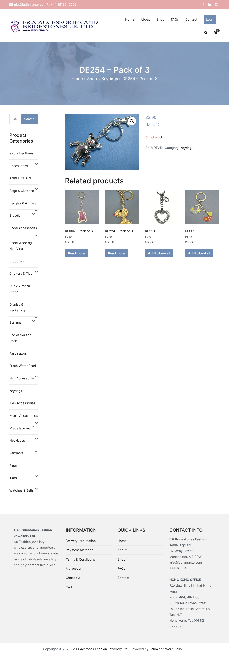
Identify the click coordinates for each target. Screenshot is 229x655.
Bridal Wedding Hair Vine (20, 245)
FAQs (175, 19)
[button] (132, 121)
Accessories (18, 166)
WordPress (173, 649)
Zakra (153, 649)
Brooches (16, 261)
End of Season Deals (20, 338)
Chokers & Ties (20, 273)
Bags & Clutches (21, 191)
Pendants (16, 453)
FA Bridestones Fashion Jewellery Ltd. (100, 649)
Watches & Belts (21, 490)
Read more (76, 253)
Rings (13, 465)
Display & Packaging (17, 307)
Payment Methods (79, 550)
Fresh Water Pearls (23, 366)
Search (29, 119)
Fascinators (18, 353)
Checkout (73, 578)
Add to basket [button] (159, 253)
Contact (191, 19)
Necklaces (17, 440)
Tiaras (14, 478)
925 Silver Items (21, 153)
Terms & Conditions (80, 559)
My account (74, 568)
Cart (69, 587)
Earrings (15, 322)
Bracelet (15, 215)
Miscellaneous (20, 428)
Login (210, 19)
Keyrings (110, 78)
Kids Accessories (22, 403)
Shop (160, 19)
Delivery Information (81, 541)
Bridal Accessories (23, 228)
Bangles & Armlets (23, 203)
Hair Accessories (22, 378)
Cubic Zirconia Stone (20, 289)
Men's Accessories (23, 415)
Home (129, 19)
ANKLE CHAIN (20, 178)
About (145, 19)
